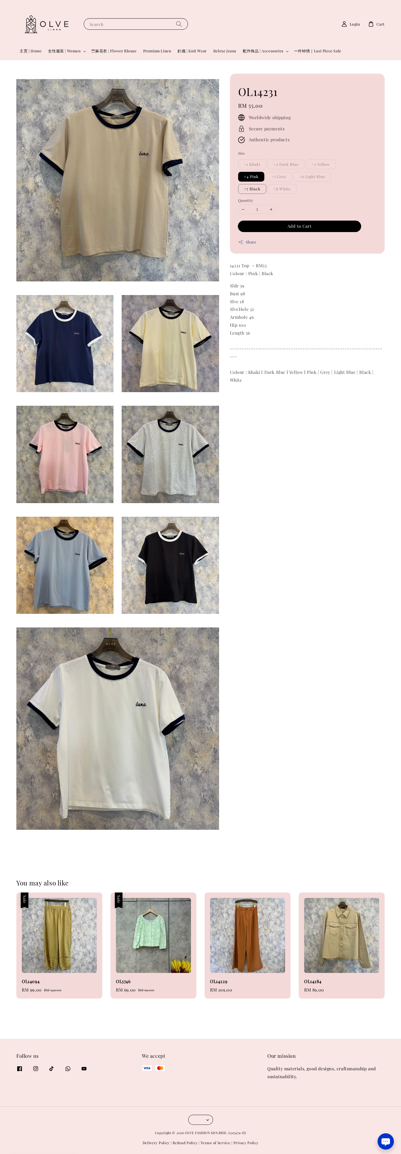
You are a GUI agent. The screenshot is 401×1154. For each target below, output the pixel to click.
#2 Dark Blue (286, 164)
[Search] (179, 24)
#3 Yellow (321, 164)
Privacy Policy (246, 1142)
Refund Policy (185, 1142)
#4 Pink (251, 176)
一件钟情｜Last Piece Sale (317, 50)
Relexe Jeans (224, 50)
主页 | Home (30, 50)
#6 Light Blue (312, 176)
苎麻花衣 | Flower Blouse (114, 50)
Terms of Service (215, 1142)
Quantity (245, 200)
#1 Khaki (252, 164)
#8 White (282, 188)
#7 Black (252, 188)
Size (241, 153)
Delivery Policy (156, 1142)
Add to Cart (300, 226)
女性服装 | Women (64, 51)
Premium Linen (157, 50)
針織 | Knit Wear (192, 50)
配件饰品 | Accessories (263, 51)
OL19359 (33, 1146)
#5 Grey (278, 176)
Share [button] (251, 242)
